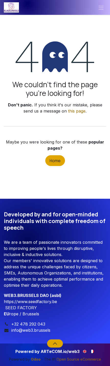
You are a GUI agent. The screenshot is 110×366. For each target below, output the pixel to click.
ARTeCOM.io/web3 (60, 351)
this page (76, 111)
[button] (55, 343)
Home (55, 160)
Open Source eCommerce (79, 359)
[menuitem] (85, 351)
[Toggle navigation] (101, 7)
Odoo (36, 359)
